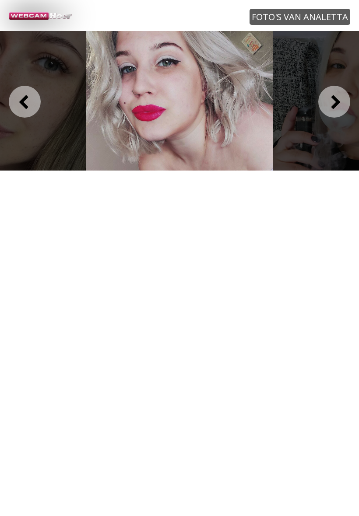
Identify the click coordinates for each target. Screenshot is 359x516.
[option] (179, 101)
